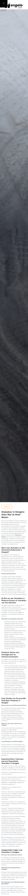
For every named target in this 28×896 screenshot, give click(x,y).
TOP (3, 10)
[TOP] (3, 3)
